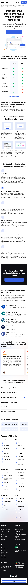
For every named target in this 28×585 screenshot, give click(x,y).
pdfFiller (3, 550)
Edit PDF (19, 443)
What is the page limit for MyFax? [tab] (10, 388)
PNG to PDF (6, 448)
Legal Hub (17, 533)
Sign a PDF (6, 472)
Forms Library (4, 536)
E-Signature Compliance (20, 534)
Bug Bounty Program (20, 539)
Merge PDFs (20, 456)
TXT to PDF (6, 445)
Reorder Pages (21, 462)
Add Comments (21, 472)
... (19, 579)
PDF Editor (3, 528)
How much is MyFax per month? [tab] (9, 402)
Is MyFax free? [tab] (5, 407)
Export (19, 512)
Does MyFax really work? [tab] (8, 411)
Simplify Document (8, 501)
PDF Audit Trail (21, 498)
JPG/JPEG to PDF (7, 451)
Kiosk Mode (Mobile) (6, 485)
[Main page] (4, 2)
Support (17, 536)
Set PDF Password (22, 504)
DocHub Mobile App (5, 549)
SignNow (3, 553)
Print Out (20, 517)
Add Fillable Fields (21, 448)
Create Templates (21, 486)
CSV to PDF (6, 456)
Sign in (17, 2)
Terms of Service (19, 529)
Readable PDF (21, 506)
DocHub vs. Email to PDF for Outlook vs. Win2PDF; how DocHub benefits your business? (11, 424)
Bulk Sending (6, 489)
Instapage (3, 557)
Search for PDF (21, 509)
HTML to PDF (7, 459)
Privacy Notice (18, 531)
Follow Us (4, 570)
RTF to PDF (6, 462)
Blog (2, 547)
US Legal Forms (4, 552)
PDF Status (20, 483)
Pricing (2, 534)
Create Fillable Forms (21, 489)
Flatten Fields (20, 451)
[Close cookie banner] (25, 579)
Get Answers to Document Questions (7, 509)
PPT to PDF (6, 453)
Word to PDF (7, 443)
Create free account (14, 32)
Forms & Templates (5, 529)
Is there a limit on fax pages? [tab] (9, 392)
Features (3, 537)
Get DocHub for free (14, 96)
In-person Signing (7, 482)
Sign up (24, 2)
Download (20, 514)
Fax (18, 480)
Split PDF (20, 453)
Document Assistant (8, 498)
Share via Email (21, 478)
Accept (14, 581)
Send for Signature (8, 475)
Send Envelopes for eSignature (8, 478)
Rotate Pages (21, 459)
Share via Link (21, 475)
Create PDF (20, 445)
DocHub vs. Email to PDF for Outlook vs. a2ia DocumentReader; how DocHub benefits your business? (11, 429)
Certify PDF (20, 501)
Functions (3, 539)
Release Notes (18, 537)
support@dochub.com (5, 564)
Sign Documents (5, 531)
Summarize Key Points (7, 504)
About (16, 528)
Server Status (4, 533)
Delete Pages (21, 464)
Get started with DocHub (14, 280)
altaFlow (3, 555)
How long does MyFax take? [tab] (8, 397)
